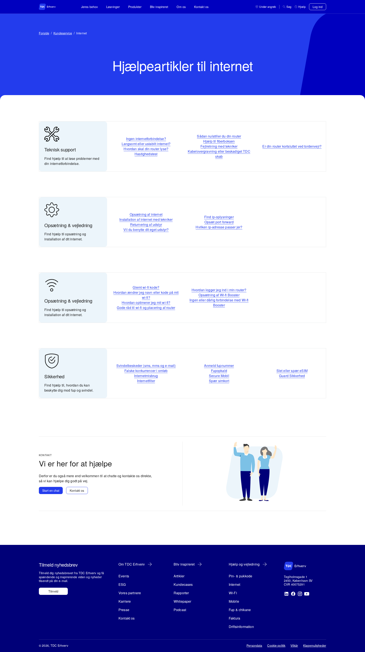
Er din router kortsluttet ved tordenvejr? (291, 146)
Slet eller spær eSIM (292, 370)
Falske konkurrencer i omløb (146, 370)
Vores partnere (129, 592)
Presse (123, 609)
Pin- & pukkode (240, 576)
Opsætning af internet (146, 214)
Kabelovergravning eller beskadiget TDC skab (219, 154)
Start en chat (50, 490)
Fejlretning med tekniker (218, 146)
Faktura (234, 618)
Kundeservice (62, 33)
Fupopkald (219, 370)
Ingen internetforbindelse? (146, 138)
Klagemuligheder (314, 645)
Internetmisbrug (146, 375)
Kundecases (183, 584)
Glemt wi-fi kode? (146, 287)
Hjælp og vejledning (244, 564)
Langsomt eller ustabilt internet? (146, 143)
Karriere (124, 601)
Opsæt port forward (219, 222)
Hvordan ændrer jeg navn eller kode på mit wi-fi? (146, 295)
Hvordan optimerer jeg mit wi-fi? (146, 302)
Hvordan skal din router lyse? (146, 148)
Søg (288, 7)
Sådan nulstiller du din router (219, 136)
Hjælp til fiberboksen (219, 141)
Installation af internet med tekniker (146, 219)
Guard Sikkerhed (292, 375)
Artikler (179, 576)
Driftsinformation (241, 626)
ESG (122, 584)
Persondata (254, 645)
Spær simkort (219, 380)
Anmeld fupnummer (219, 365)
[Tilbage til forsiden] (51, 7)
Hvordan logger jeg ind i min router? (219, 289)
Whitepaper (182, 601)
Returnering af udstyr (146, 224)
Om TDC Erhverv (131, 564)
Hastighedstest (146, 153)
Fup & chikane (240, 609)
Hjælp (302, 7)
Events (123, 576)
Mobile (234, 601)
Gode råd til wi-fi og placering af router (146, 307)
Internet (234, 584)
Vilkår (294, 645)
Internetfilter (146, 380)
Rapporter (181, 592)
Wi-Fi (233, 592)
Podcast (180, 609)
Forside (44, 33)
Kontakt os (201, 7)
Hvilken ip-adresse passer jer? (219, 227)
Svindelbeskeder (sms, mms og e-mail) (146, 365)
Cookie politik (276, 645)
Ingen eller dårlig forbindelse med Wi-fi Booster (218, 302)
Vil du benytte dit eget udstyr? (146, 229)
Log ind (318, 7)
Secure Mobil (219, 375)
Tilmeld (53, 591)
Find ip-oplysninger (219, 216)
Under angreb (267, 7)
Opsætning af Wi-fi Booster (219, 294)
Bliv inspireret (159, 7)
